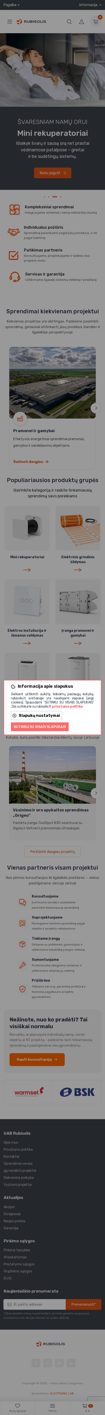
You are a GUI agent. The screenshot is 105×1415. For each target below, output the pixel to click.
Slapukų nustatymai (39, 715)
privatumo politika (67, 706)
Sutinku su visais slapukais (40, 727)
